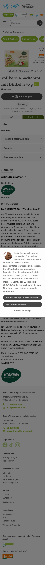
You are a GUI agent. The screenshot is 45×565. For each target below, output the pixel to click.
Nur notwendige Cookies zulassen (22, 297)
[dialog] (22, 282)
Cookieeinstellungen (22, 310)
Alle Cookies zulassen (16, 304)
